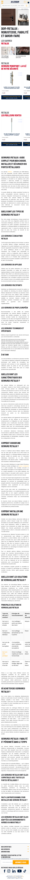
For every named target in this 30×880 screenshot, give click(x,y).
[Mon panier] (28, 2)
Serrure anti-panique (5, 654)
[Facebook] (4, 871)
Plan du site (19, 877)
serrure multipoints (24, 466)
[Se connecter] (25, 2)
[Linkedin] (14, 871)
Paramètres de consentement (12, 877)
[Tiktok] (25, 871)
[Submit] (26, 5)
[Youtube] (19, 871)
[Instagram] (8, 871)
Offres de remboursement (18, 875)
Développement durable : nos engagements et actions (15, 878)
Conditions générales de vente (10, 876)
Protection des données (19, 876)
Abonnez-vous (20, 862)
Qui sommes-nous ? (10, 875)
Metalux (10, 171)
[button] (2, 2)
